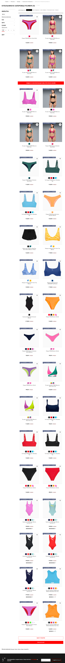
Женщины (13, 1)
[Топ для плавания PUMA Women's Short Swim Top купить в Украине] (52, 371)
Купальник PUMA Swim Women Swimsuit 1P (29, 522)
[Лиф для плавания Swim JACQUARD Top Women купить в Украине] (52, 269)
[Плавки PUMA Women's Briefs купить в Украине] (52, 303)
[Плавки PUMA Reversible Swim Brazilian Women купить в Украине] (52, 200)
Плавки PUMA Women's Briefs (52, 316)
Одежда (18, 1)
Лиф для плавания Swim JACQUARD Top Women (52, 283)
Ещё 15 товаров (41, 637)
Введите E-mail (44, 660)
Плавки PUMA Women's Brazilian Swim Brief (52, 146)
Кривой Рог (26, 649)
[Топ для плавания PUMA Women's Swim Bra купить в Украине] (52, 24)
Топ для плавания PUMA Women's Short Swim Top (52, 386)
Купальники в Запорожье (27, 1)
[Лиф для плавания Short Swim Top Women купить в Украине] (52, 234)
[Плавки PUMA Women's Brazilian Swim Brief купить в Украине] (52, 132)
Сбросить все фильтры (6, 16)
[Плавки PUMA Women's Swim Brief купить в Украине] (29, 24)
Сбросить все (4, 27)
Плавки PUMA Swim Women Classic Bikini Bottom (29, 625)
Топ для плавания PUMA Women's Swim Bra (52, 39)
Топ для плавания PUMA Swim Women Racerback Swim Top (52, 591)
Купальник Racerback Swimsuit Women (29, 317)
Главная (6, 1)
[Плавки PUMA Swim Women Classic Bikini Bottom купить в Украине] (29, 611)
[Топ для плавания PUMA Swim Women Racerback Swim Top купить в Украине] (52, 576)
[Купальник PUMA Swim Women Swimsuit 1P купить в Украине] (29, 508)
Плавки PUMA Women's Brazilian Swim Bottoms (29, 351)
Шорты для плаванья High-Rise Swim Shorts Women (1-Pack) (29, 249)
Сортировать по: (21, 10)
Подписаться (57, 660)
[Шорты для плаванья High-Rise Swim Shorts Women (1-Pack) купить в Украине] (29, 234)
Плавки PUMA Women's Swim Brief (29, 38)
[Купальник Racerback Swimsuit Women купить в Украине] (29, 303)
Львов (22, 649)
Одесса (19, 649)
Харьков (12, 649)
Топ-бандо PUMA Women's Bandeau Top (52, 180)
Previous (47, 178)
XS (3, 30)
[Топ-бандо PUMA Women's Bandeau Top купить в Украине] (52, 166)
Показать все (40, 642)
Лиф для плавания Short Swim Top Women (52, 249)
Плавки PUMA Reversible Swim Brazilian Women (52, 215)
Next (57, 178)
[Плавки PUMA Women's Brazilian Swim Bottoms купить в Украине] (29, 337)
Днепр (16, 649)
